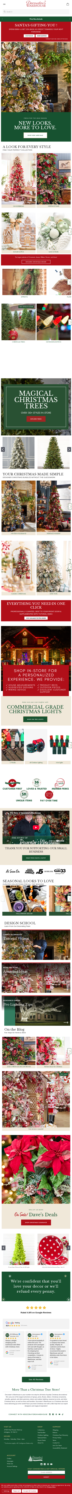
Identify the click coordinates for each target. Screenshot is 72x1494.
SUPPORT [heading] (57, 1427)
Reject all (16, 1491)
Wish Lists (10, 1464)
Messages (10, 1461)
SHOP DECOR (29, 36)
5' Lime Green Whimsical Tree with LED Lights (19, 1267)
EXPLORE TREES (36, 419)
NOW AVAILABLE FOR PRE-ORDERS (36, 618)
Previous (3, 282)
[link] (41, 1464)
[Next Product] (69, 449)
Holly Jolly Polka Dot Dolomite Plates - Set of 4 (53, 1267)
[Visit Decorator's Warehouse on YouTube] (59, 1414)
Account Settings (12, 1466)
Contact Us (56, 1443)
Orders (9, 1458)
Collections (41, 1430)
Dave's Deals (42, 1440)
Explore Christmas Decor (36, 262)
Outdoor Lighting (43, 1435)
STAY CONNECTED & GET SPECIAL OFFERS (46, 1469)
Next (70, 179)
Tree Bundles (41, 1432)
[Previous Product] (3, 449)
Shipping (55, 1430)
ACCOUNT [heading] (11, 1455)
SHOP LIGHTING (42, 36)
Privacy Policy (57, 1438)
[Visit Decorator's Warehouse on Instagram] (50, 1414)
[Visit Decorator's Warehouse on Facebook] (53, 1414)
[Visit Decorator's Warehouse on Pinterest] (56, 1414)
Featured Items (42, 1438)
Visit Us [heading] (7, 1427)
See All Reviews (36, 1379)
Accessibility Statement (60, 1448)
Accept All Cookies (29, 1491)
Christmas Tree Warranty (60, 1435)
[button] (4, 4)
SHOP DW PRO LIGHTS (35, 719)
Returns (55, 1432)
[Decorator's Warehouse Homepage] (46, 1458)
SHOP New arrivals (35, 135)
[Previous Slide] (2, 19)
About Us (40, 1443)
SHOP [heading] (40, 1427)
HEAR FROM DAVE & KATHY (36, 858)
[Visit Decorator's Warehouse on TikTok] (62, 1414)
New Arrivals (37, 19)
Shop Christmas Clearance (36, 1222)
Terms (54, 1440)
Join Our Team (57, 1445)
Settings (6, 1491)
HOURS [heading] (7, 1436)
